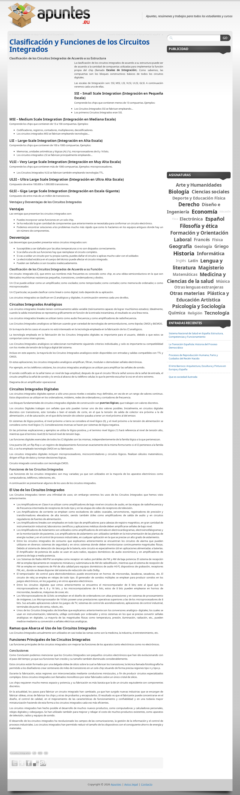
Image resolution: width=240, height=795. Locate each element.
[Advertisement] (41, 88)
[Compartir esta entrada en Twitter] (15, 763)
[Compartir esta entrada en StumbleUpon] (43, 763)
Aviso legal (131, 784)
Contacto (146, 784)
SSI (45, 753)
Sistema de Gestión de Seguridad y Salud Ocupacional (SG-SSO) (43, 34)
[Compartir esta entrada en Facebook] (29, 763)
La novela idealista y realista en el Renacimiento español (133, 34)
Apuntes (116, 784)
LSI (34, 753)
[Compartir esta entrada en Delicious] (36, 763)
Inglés (181, 260)
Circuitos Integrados (20, 753)
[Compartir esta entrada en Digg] (22, 763)
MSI (40, 753)
